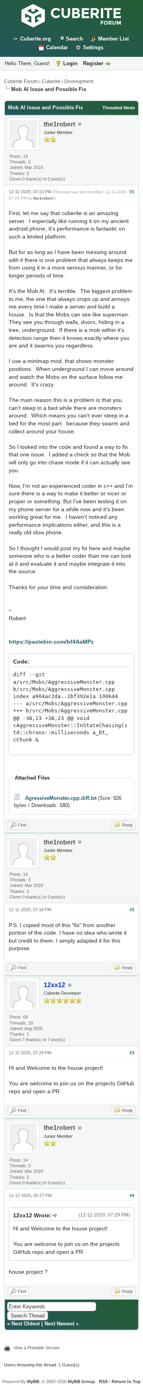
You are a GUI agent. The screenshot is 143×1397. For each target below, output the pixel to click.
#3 (131, 1052)
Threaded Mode (118, 107)
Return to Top (126, 1381)
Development (78, 81)
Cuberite (51, 81)
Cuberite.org (35, 39)
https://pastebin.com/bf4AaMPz (51, 641)
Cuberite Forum (21, 81)
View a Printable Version (37, 1347)
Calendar (57, 47)
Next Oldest (26, 1324)
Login (70, 63)
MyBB (33, 1381)
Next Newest (59, 1324)
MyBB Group (81, 1381)
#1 (131, 191)
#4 (131, 1195)
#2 (131, 909)
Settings (93, 47)
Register (93, 63)
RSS (103, 1381)
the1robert (59, 124)
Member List (113, 39)
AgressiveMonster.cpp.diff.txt (61, 798)
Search (74, 39)
